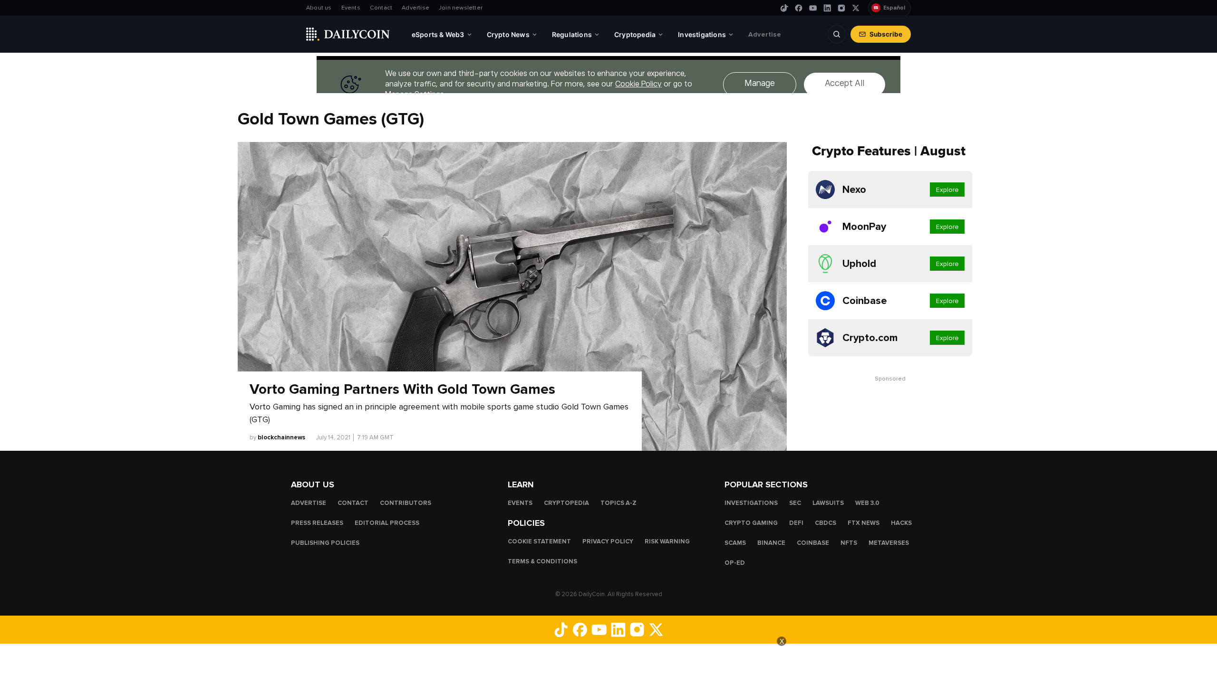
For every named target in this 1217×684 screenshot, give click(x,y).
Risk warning (667, 541)
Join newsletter (461, 7)
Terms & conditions (542, 561)
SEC (795, 502)
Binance (771, 542)
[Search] (837, 34)
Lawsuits (828, 502)
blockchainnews (281, 437)
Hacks (901, 522)
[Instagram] (841, 8)
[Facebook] (798, 8)
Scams (735, 542)
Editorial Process (387, 522)
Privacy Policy (607, 541)
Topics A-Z (618, 502)
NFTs (848, 542)
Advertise (415, 7)
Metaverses (889, 542)
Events (350, 7)
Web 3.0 (867, 502)
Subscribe (885, 34)
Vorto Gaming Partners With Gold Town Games (402, 389)
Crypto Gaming (751, 522)
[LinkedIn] (827, 8)
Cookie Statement (539, 541)
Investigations (751, 502)
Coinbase (813, 542)
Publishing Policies (325, 542)
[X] (856, 8)
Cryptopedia (566, 502)
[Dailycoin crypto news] (348, 34)
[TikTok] (784, 8)
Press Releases (317, 522)
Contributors (405, 502)
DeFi (796, 522)
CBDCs (825, 522)
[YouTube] (813, 8)
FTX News (863, 522)
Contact (381, 7)
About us (319, 7)
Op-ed (734, 562)
